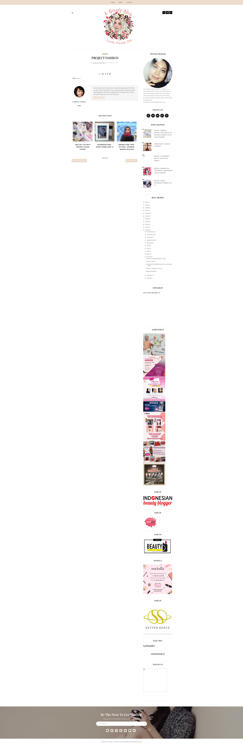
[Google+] (135, 730)
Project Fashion (151, 261)
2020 (147, 207)
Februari (149, 275)
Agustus (149, 243)
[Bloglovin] (130, 730)
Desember (150, 231)
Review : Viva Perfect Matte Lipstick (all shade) (162, 158)
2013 (146, 227)
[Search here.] (72, 13)
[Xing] (167, 116)
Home (113, 2)
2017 (146, 216)
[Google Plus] (157, 116)
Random (105, 54)
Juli (148, 245)
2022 (146, 202)
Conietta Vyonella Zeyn (99, 62)
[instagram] (117, 730)
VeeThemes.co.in (136, 742)
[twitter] (112, 730)
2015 (146, 221)
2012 (146, 230)
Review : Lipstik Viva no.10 (154, 268)
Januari (149, 278)
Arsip (120, 2)
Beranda (105, 158)
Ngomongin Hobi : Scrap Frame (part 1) (105, 146)
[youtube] (126, 730)
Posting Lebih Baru (79, 160)
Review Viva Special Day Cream (156, 258)
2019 (146, 210)
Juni (148, 248)
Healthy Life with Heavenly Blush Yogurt (82, 147)
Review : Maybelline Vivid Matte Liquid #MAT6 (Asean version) (163, 171)
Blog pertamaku (151, 271)
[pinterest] (121, 730)
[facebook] (108, 730)
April (148, 254)
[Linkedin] (162, 116)
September (150, 240)
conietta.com (117, 742)
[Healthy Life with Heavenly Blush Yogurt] (82, 131)
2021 (146, 205)
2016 (146, 219)
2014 (146, 224)
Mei (148, 251)
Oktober (149, 237)
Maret (149, 257)
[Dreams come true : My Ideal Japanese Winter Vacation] (126, 131)
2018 (146, 213)
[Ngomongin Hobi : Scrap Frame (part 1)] (104, 131)
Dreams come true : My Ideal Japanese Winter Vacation (126, 147)
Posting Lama (131, 160)
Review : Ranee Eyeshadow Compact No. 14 (163, 183)
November (150, 234)
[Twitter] (153, 116)
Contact (129, 2)
